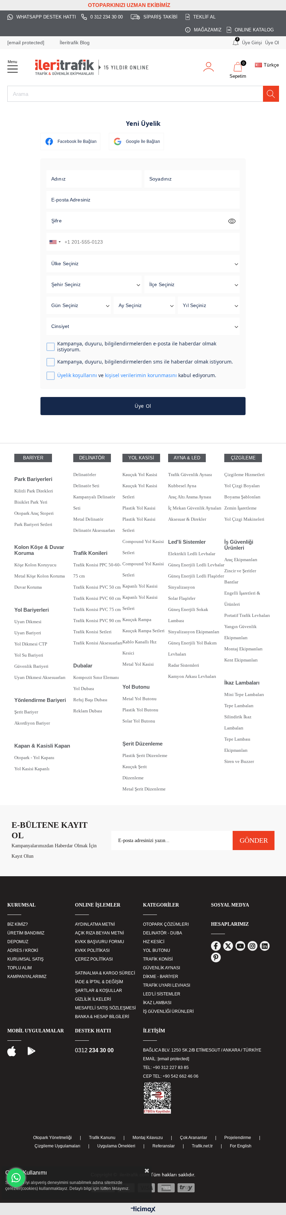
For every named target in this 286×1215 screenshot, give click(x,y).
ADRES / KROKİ (22, 950)
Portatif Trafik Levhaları (247, 615)
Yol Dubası (83, 688)
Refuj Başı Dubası (90, 699)
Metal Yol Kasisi (138, 664)
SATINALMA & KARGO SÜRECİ (105, 973)
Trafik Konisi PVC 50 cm (97, 587)
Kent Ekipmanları (241, 660)
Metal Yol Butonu (139, 698)
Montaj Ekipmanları (243, 648)
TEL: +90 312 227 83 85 (166, 1067)
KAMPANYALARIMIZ (26, 976)
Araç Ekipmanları (240, 559)
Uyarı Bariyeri (27, 632)
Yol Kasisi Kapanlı (32, 768)
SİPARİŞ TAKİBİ (160, 17)
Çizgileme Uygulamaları (57, 1146)
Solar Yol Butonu (138, 721)
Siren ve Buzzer (239, 761)
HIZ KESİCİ (153, 941)
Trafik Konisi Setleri (92, 631)
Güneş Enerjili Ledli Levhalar (196, 564)
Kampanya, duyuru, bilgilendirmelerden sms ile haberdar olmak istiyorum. (145, 362)
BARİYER (33, 457)
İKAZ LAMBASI (157, 1002)
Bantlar (231, 581)
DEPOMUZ (17, 941)
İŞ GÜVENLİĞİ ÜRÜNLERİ (168, 1011)
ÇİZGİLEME (243, 457)
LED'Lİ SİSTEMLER (161, 994)
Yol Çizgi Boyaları (242, 485)
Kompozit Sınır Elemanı (96, 677)
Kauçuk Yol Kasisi (139, 474)
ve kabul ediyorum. (136, 376)
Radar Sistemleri (183, 665)
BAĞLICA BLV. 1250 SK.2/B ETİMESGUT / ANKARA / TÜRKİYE (202, 1050)
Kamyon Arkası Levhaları (192, 676)
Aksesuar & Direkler (187, 519)
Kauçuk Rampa (136, 619)
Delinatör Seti (86, 485)
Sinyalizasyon (181, 587)
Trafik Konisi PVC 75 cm (97, 609)
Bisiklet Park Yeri (30, 502)
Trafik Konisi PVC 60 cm (97, 598)
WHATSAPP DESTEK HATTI (46, 17)
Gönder (254, 840)
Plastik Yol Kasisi (139, 508)
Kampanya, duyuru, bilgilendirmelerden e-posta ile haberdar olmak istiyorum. (136, 347)
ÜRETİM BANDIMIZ (25, 933)
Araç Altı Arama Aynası (189, 496)
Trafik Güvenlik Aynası (190, 474)
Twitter (228, 946)
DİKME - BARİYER (160, 976)
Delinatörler (84, 474)
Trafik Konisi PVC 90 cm (97, 620)
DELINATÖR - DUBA (162, 933)
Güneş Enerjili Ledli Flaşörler (196, 576)
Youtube (240, 946)
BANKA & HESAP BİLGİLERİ (102, 1016)
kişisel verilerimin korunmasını (141, 375)
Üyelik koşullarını (77, 375)
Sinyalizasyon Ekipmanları (193, 631)
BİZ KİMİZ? (17, 924)
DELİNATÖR (92, 457)
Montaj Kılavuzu (148, 1137)
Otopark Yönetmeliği (52, 1137)
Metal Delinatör (88, 519)
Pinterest (216, 957)
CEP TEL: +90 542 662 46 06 (170, 1076)
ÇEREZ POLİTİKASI (94, 959)
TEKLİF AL (204, 17)
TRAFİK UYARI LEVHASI (166, 985)
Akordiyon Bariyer (32, 723)
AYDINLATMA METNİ (95, 924)
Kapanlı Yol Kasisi (140, 586)
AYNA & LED (187, 457)
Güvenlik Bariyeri (31, 666)
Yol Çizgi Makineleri (244, 519)
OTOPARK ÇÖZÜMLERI (166, 924)
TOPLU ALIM (19, 967)
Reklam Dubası (87, 710)
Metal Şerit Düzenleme (144, 789)
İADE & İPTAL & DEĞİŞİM (99, 981)
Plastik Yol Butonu (140, 709)
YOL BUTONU (156, 950)
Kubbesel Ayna (182, 485)
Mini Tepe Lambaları (244, 694)
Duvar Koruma (28, 587)
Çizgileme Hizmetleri (244, 474)
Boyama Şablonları (242, 496)
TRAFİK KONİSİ (158, 959)
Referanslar (163, 1146)
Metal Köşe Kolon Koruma (39, 576)
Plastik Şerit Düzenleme (144, 755)
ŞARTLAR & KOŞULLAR (98, 990)
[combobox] (55, 242)
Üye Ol (272, 42)
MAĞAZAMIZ (207, 29)
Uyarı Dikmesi (28, 621)
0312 (94, 1050)
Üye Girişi (252, 42)
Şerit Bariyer (26, 712)
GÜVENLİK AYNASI (161, 967)
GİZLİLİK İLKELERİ (93, 999)
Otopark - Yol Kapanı (34, 757)
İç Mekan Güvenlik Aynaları (194, 508)
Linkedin (265, 946)
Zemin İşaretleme (240, 508)
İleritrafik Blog (75, 42)
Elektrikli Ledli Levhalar (191, 553)
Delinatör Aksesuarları (94, 530)
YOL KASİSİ (141, 457)
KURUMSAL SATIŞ (25, 959)
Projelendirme (237, 1137)
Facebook (216, 946)
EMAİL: (166, 1058)
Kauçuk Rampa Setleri (143, 630)
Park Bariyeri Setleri (33, 524)
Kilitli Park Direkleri (33, 491)
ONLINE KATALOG (254, 29)
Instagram (252, 946)
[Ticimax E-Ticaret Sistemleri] (143, 1210)
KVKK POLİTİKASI (92, 950)
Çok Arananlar (193, 1137)
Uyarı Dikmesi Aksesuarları (40, 677)
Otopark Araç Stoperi (34, 513)
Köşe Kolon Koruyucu (35, 564)
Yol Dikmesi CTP (30, 644)
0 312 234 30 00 (106, 17)
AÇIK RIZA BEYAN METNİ (99, 933)
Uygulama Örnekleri (116, 1146)
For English (240, 1146)
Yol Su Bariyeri (28, 655)
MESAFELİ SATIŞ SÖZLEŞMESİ (105, 1008)
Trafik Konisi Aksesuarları (97, 642)
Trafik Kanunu (102, 1137)
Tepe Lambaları (239, 705)
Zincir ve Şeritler (240, 570)
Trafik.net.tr (202, 1146)
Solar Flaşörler (181, 598)
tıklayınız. (120, 1188)
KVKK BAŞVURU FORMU (99, 941)
